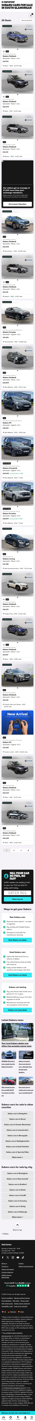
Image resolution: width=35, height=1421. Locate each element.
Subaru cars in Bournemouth (17, 1179)
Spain (22, 1312)
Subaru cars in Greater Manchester (17, 1125)
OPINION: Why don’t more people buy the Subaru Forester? (8, 1064)
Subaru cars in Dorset (17, 1119)
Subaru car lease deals (17, 1010)
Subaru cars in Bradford (18, 1184)
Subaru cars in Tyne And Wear (17, 1152)
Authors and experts (8, 1269)
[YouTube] (18, 1258)
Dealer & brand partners (26, 1266)
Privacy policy (25, 1301)
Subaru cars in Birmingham (17, 1173)
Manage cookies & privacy (22, 1298)
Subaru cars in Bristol (17, 1190)
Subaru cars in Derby (17, 1206)
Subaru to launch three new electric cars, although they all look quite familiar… (25, 1067)
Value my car (17, 899)
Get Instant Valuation (17, 204)
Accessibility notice (7, 1306)
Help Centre (6, 1244)
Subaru (6, 1234)
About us (4, 1263)
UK (5, 1312)
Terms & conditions (7, 1298)
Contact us (5, 1266)
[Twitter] (8, 1258)
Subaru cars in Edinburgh (17, 1212)
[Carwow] (8, 2)
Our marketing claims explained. (13, 1333)
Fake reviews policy (7, 1303)
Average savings (6, 1336)
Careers (21, 1263)
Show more (17, 1157)
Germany (13, 1312)
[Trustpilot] (17, 1285)
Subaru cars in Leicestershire (17, 1130)
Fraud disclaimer (6, 1301)
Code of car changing (20, 1306)
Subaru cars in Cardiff (17, 1195)
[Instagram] (13, 1258)
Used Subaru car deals (17, 975)
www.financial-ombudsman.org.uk (14, 1388)
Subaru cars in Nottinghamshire (17, 1141)
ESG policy (16, 1301)
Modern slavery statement (22, 1303)
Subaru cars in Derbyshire (17, 1113)
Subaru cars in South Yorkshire (17, 1147)
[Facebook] (3, 1258)
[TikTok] (23, 1258)
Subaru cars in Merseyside (17, 1136)
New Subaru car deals (18, 940)
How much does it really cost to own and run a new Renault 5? (26, 1090)
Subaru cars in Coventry (17, 1201)
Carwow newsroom (7, 1272)
